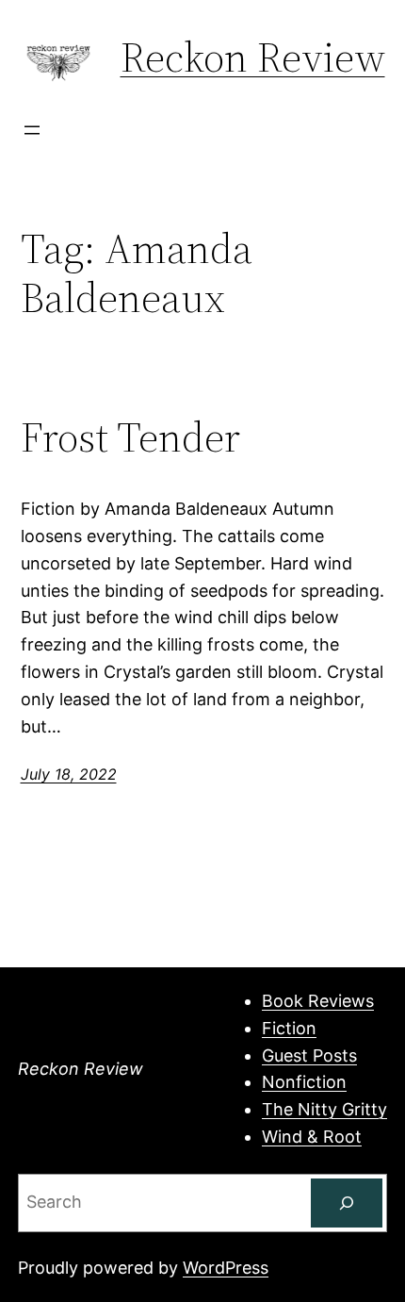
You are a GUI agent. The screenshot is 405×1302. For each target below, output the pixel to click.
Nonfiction (304, 1082)
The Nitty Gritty (324, 1109)
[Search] (346, 1203)
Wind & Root (312, 1136)
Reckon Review (253, 57)
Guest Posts (309, 1055)
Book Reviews (318, 1001)
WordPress (225, 1267)
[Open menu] (32, 130)
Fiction (289, 1028)
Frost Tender (130, 438)
